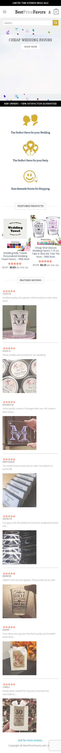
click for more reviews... (30, 740)
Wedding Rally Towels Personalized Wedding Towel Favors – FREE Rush (15, 256)
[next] (58, 241)
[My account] (49, 12)
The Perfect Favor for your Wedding (30, 132)
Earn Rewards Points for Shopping (30, 188)
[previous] (3, 241)
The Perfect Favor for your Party (30, 160)
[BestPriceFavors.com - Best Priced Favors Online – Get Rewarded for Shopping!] (30, 11)
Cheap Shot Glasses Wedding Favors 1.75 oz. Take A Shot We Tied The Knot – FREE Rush (46, 252)
